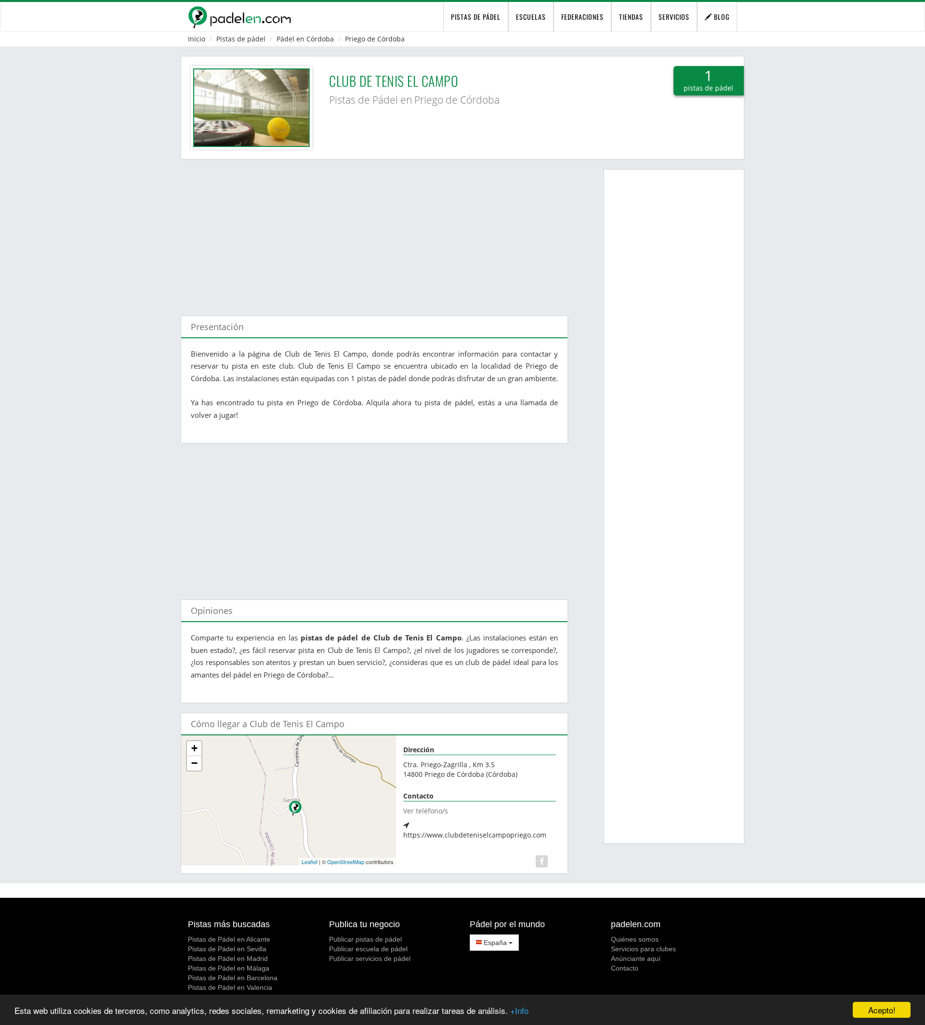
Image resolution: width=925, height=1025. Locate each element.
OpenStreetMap (345, 861)
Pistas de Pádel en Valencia (230, 987)
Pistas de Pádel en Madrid (228, 958)
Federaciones (582, 17)
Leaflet (309, 861)
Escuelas (531, 17)
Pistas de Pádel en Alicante (229, 939)
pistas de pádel (476, 17)
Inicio (196, 38)
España (495, 942)
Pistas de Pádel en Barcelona (233, 978)
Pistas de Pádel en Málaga (228, 968)
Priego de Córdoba (375, 38)
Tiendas (631, 17)
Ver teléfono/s (425, 810)
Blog (720, 17)
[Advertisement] (374, 232)
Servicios (674, 17)
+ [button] (194, 748)
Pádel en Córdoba (305, 38)
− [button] (194, 763)
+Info (519, 1010)
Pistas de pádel (240, 38)
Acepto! (882, 1010)
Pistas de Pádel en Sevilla (227, 949)
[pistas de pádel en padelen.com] (239, 16)
